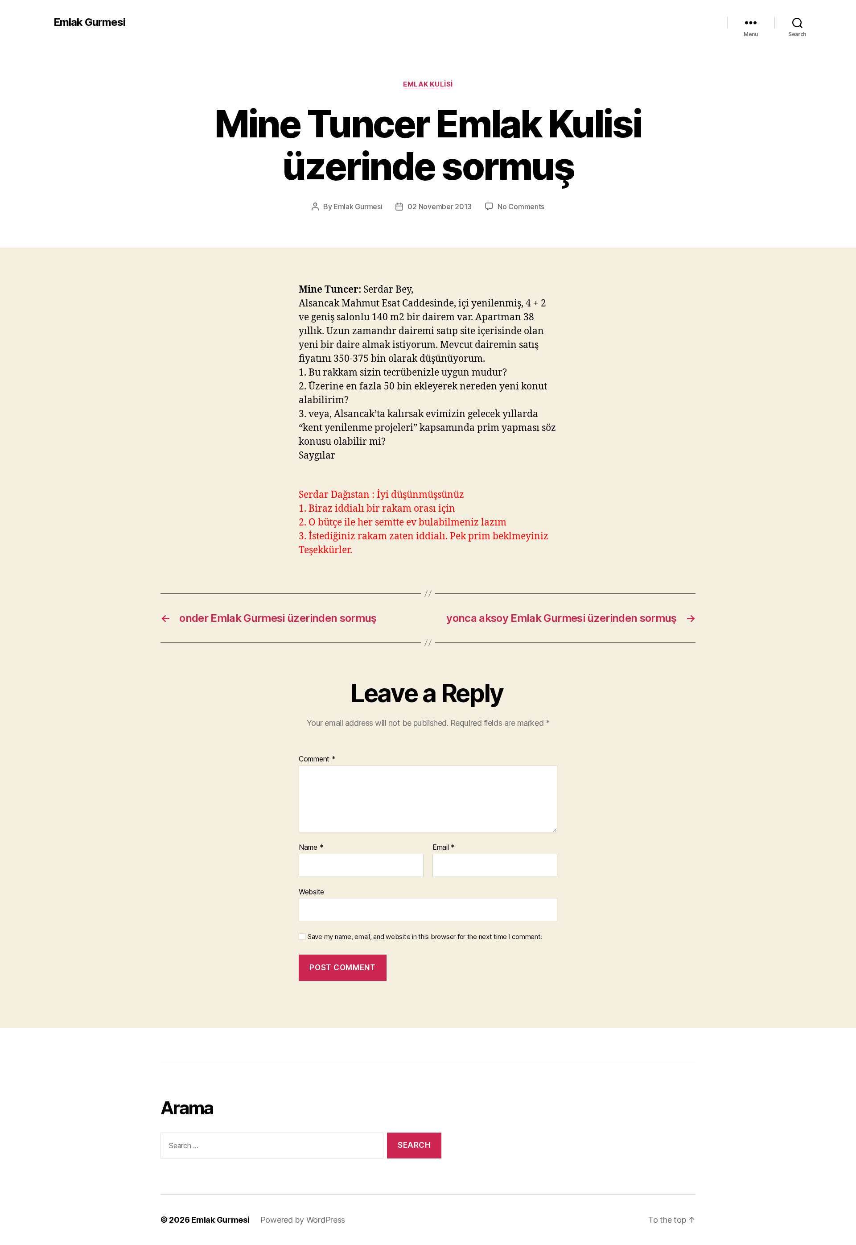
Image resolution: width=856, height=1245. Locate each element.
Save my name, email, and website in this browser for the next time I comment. (425, 937)
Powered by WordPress (303, 1219)
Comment (317, 759)
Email (443, 848)
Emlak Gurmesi (89, 22)
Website (311, 891)
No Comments (521, 206)
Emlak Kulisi (428, 84)
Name (311, 848)
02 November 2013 (439, 206)
